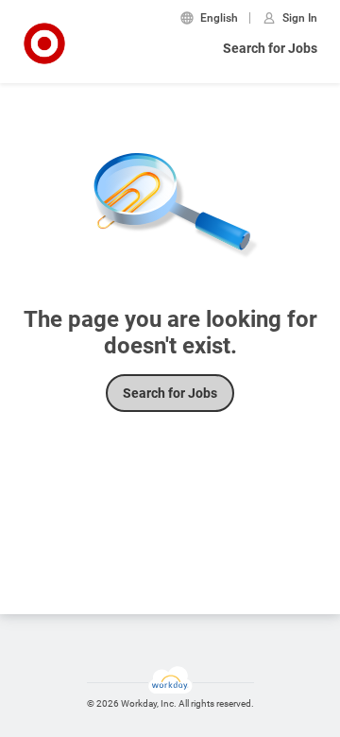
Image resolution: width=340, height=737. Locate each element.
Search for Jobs (270, 48)
